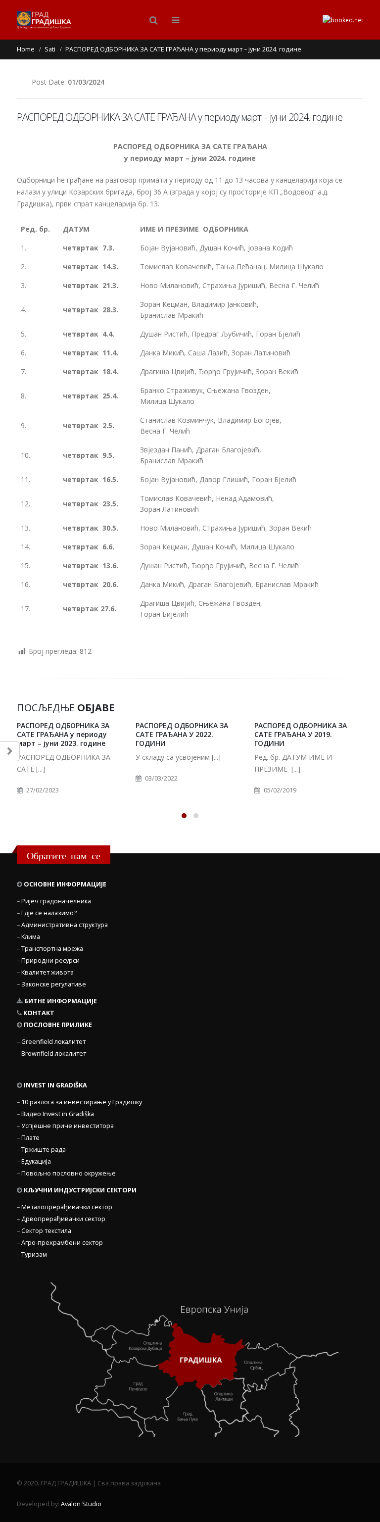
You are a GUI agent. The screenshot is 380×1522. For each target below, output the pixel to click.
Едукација (36, 1161)
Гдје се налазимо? (49, 913)
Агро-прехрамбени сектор (62, 1242)
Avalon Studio (81, 1504)
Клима (30, 937)
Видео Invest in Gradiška (57, 1114)
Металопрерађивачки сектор (66, 1207)
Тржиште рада (43, 1149)
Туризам (34, 1254)
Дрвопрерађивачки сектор (63, 1219)
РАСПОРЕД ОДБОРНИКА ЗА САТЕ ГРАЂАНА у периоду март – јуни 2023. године (63, 734)
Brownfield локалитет (53, 1053)
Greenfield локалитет (53, 1041)
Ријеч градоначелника (56, 901)
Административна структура (64, 925)
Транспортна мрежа (52, 948)
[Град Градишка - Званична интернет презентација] (44, 20)
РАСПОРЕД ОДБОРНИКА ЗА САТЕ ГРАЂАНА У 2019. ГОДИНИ (300, 734)
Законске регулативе (53, 984)
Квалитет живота (47, 972)
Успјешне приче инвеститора (67, 1126)
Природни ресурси (50, 960)
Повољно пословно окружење (68, 1173)
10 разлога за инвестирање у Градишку (81, 1102)
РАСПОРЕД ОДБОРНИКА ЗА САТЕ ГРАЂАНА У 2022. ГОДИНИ (182, 734)
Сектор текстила (46, 1231)
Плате (30, 1137)
